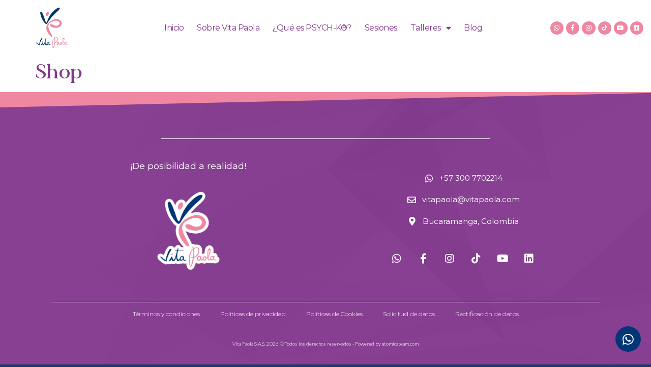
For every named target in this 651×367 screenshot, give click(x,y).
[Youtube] (620, 28)
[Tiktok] (604, 28)
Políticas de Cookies (334, 314)
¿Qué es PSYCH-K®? (312, 28)
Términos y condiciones (166, 314)
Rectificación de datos (487, 314)
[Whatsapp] (557, 28)
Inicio (174, 28)
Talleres (425, 28)
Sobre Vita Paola (228, 28)
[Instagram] (588, 28)
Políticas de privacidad (253, 314)
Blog (473, 28)
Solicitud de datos (409, 314)
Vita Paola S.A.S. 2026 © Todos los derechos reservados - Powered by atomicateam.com (325, 344)
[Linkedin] (636, 28)
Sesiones (381, 28)
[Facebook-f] (572, 28)
